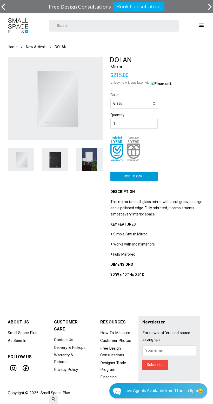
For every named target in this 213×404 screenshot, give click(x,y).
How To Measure (115, 332)
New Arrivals (36, 47)
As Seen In (17, 340)
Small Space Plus (22, 332)
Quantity (117, 115)
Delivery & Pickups (69, 347)
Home (13, 47)
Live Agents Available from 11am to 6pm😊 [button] (163, 390)
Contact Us (63, 339)
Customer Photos (115, 340)
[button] (210, 7)
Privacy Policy (66, 369)
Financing (108, 377)
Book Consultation (138, 6)
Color (114, 95)
